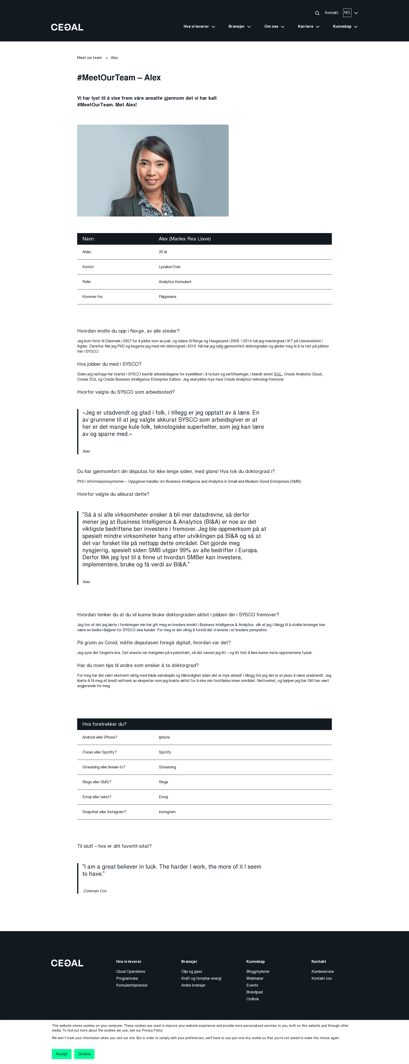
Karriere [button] (305, 26)
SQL (278, 374)
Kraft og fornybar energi (201, 978)
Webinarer (254, 978)
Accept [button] (62, 1053)
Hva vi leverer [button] (196, 26)
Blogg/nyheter (258, 971)
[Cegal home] (67, 26)
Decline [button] (84, 1053)
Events (252, 985)
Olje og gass (191, 971)
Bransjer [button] (237, 26)
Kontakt (331, 12)
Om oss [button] (271, 26)
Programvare (127, 978)
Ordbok (252, 998)
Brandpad (254, 992)
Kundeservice (322, 971)
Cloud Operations (130, 971)
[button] (317, 13)
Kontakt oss (321, 978)
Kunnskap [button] (342, 26)
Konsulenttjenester (132, 985)
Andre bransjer (193, 985)
